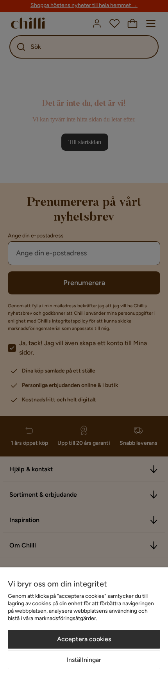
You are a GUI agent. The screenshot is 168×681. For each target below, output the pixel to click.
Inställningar (83, 659)
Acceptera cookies (84, 639)
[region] (84, 624)
